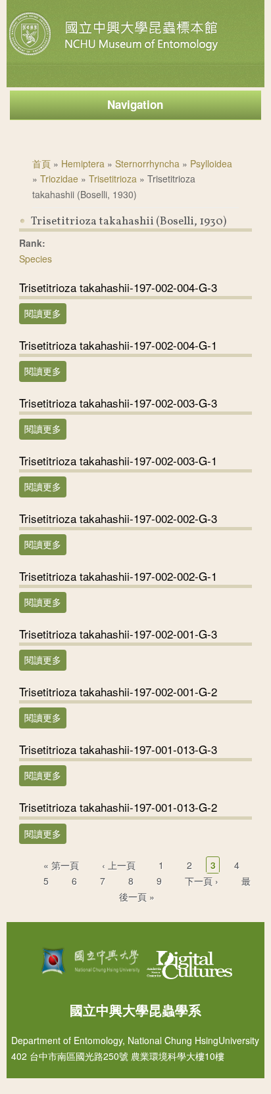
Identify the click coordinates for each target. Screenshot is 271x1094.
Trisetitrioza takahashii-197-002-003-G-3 (118, 402)
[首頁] (115, 55)
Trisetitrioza (113, 178)
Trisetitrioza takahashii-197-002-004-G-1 (118, 345)
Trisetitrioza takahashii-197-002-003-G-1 (118, 460)
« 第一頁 (61, 865)
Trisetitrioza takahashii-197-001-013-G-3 (118, 749)
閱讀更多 (45, 313)
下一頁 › (201, 880)
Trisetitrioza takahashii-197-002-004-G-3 (118, 287)
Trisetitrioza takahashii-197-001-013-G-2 (118, 807)
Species (35, 258)
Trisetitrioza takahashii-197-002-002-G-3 (118, 518)
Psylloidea (211, 163)
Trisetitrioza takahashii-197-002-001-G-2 (118, 691)
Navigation (135, 104)
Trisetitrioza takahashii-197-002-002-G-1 (118, 576)
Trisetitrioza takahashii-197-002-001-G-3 (118, 633)
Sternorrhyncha (147, 163)
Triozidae (59, 178)
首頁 (41, 163)
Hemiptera (83, 163)
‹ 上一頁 (119, 865)
